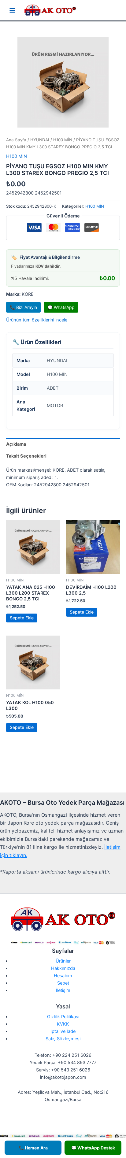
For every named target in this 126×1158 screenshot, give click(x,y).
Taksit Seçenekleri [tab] (26, 456)
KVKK (63, 1024)
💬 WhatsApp (61, 307)
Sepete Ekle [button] (22, 617)
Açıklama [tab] (16, 444)
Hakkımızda (63, 968)
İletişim (63, 990)
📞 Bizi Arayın (23, 307)
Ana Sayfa (16, 139)
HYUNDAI (39, 139)
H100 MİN (62, 139)
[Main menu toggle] (12, 10)
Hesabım (63, 975)
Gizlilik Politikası (63, 1016)
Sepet (63, 983)
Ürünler (63, 961)
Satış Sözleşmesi (63, 1038)
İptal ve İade (63, 1031)
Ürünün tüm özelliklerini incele (36, 320)
